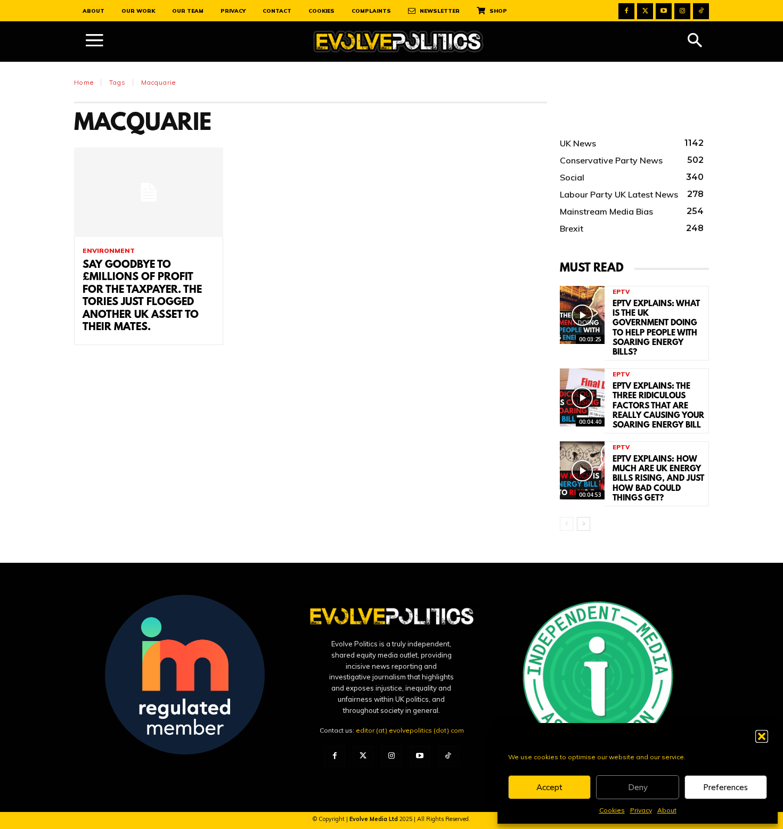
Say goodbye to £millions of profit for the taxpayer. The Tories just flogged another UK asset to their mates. (142, 296)
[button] (761, 736)
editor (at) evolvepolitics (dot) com (410, 730)
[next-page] (583, 524)
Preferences (725, 787)
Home (84, 82)
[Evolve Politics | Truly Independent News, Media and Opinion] (398, 41)
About (666, 810)
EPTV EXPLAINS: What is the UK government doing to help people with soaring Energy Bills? (656, 328)
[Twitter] (645, 11)
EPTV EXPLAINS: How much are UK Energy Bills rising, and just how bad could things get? (658, 479)
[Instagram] (682, 11)
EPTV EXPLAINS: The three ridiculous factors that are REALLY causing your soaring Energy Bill (658, 406)
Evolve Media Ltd (374, 819)
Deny (638, 787)
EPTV (621, 292)
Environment (109, 251)
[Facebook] (626, 11)
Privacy (641, 810)
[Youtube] (664, 11)
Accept (549, 787)
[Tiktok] (701, 11)
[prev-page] (566, 524)
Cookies (612, 810)
